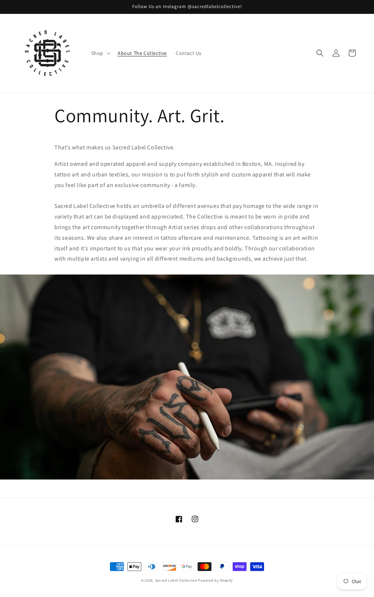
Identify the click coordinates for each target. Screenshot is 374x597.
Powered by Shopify (215, 580)
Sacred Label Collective (176, 580)
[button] (100, 53)
